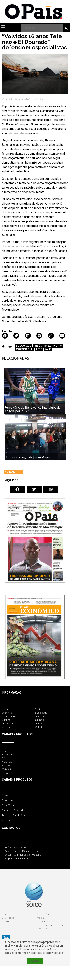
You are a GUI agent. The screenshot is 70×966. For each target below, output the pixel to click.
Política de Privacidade (14, 810)
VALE (48, 349)
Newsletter (8, 795)
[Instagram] (50, 489)
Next (62, 390)
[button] (3, 26)
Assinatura (7, 800)
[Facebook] (17, 489)
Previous (7, 390)
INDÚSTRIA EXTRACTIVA (48, 346)
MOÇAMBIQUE (24, 349)
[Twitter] (34, 489)
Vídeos (6, 820)
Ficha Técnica (9, 805)
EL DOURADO (23, 346)
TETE (39, 349)
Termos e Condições (13, 815)
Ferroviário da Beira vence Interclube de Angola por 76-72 (32, 409)
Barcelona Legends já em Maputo (29, 457)
